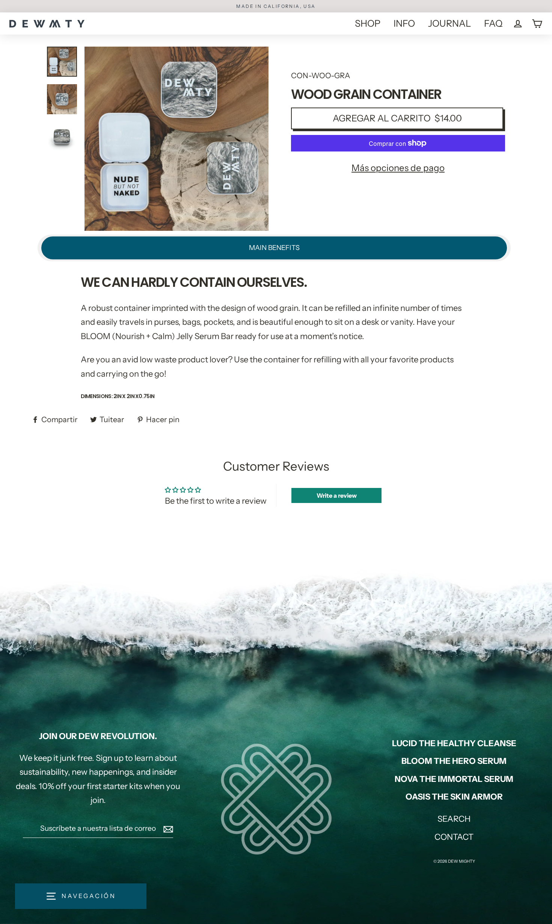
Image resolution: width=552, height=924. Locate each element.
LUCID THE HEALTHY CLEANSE (454, 743)
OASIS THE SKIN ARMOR (454, 797)
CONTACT (454, 837)
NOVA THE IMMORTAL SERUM (454, 779)
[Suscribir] (167, 828)
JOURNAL (449, 23)
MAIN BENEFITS (274, 248)
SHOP (367, 23)
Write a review (337, 495)
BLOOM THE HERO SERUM (454, 761)
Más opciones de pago (398, 167)
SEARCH (454, 819)
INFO (404, 23)
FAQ (493, 23)
